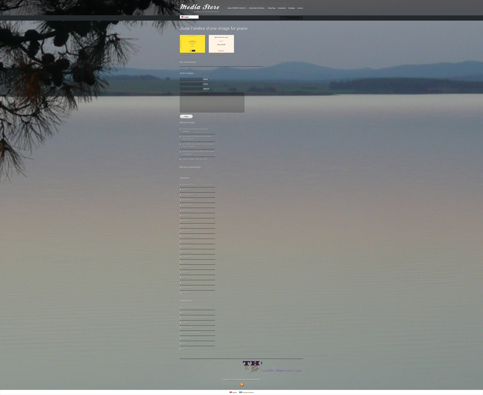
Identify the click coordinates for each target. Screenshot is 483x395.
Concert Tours (187, 312)
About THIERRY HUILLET (237, 8)
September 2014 (188, 210)
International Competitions (191, 333)
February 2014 (187, 236)
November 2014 (187, 200)
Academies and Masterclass (192, 307)
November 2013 (187, 246)
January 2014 (187, 241)
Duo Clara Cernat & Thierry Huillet (194, 318)
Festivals (185, 323)
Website (206, 89)
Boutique (292, 8)
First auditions (187, 328)
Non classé (186, 338)
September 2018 (188, 184)
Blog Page (272, 8)
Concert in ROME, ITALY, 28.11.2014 (194, 159)
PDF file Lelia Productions (216, 54)
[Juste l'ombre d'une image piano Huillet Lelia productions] (221, 52)
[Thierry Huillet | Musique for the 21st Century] (200, 8)
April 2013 (185, 277)
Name (206, 79)
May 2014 (185, 221)
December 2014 (187, 195)
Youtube (185, 348)
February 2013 (187, 288)
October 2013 (187, 252)
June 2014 (186, 215)
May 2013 (185, 272)
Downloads (282, 8)
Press (184, 343)
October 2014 (187, 205)
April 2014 (185, 226)
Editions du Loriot (185, 54)
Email (206, 84)
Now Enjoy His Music (257, 8)
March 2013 (186, 282)
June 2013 (186, 267)
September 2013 (188, 257)
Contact (300, 8)
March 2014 (186, 231)
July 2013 (185, 262)
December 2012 (187, 293)
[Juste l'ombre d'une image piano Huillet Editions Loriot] (192, 52)
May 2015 (185, 190)
